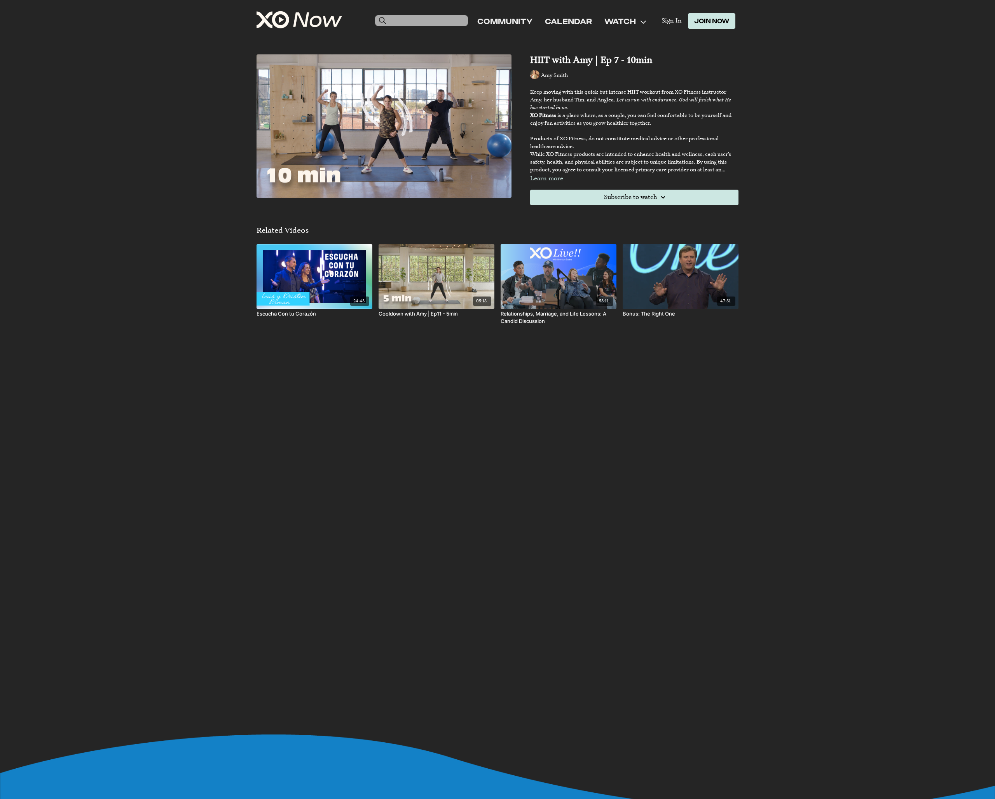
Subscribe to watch (630, 197)
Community (504, 21)
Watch (620, 21)
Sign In (672, 21)
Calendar (568, 21)
